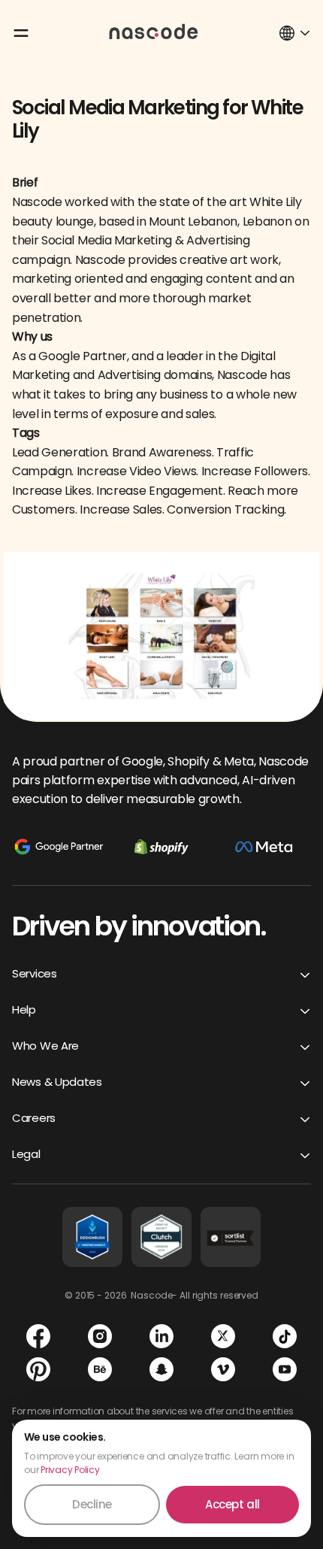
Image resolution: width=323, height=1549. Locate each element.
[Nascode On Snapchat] (161, 1369)
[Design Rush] (92, 1237)
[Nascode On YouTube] (285, 1369)
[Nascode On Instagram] (100, 1336)
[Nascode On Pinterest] (38, 1369)
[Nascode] (154, 31)
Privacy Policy (70, 1469)
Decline (92, 1504)
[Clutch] (161, 1237)
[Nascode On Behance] (100, 1369)
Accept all (232, 1504)
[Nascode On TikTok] (285, 1336)
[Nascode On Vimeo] (223, 1369)
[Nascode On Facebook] (38, 1336)
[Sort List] (231, 1237)
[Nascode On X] (223, 1336)
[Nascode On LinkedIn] (161, 1336)
